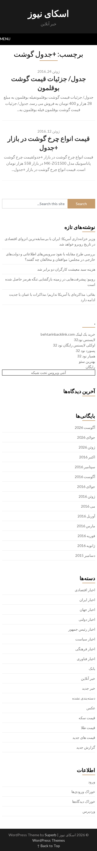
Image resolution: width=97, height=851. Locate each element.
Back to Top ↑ (48, 845)
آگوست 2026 (85, 427)
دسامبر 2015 (85, 555)
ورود (91, 782)
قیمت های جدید (83, 737)
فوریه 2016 (86, 535)
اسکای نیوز (48, 13)
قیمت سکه (87, 718)
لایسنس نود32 (84, 339)
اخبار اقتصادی (85, 590)
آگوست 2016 (85, 476)
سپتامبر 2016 (85, 467)
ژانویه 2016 (86, 545)
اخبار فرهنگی (85, 649)
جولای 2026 (86, 437)
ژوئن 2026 (87, 447)
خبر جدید (88, 688)
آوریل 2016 (86, 516)
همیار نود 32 (86, 356)
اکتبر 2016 (87, 457)
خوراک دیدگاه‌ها (83, 801)
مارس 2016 (86, 526)
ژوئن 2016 (87, 496)
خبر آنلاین (88, 678)
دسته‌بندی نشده (83, 698)
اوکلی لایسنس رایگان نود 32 (74, 345)
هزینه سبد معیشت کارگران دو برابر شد (66, 269)
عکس (90, 708)
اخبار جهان (87, 609)
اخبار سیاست (85, 639)
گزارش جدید (85, 747)
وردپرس (89, 811)
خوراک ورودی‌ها (83, 791)
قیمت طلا (88, 727)
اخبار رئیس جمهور (81, 629)
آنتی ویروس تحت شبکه (48, 372)
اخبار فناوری (86, 659)
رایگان (90, 367)
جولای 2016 (86, 486)
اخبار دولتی (87, 619)
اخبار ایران (87, 599)
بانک (92, 668)
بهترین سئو (87, 361)
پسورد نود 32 (85, 350)
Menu (5, 39)
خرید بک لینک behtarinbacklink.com (68, 334)
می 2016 (88, 506)
